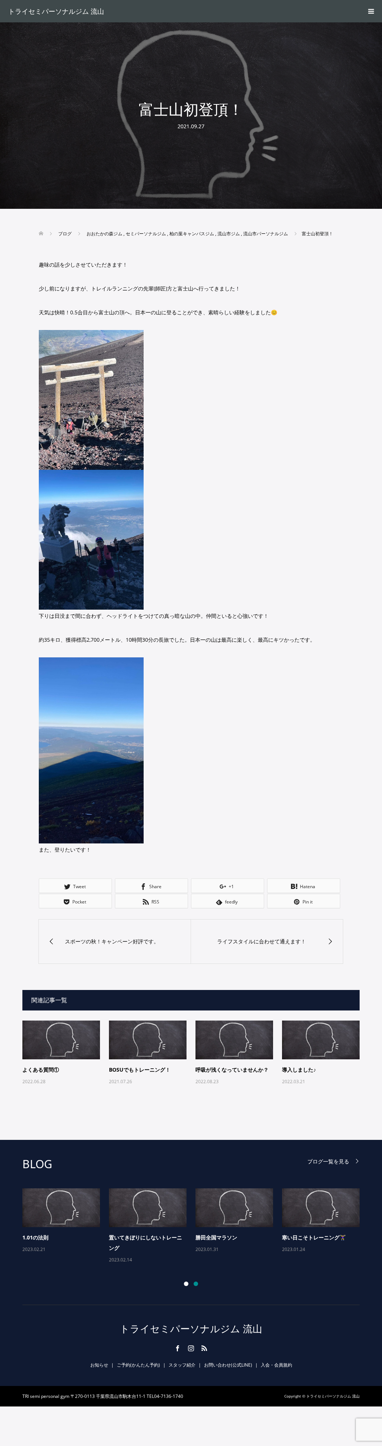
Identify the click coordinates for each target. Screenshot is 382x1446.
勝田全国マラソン (216, 1237)
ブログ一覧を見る (328, 1161)
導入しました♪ (299, 1069)
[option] (195, 1226)
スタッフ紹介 (182, 1365)
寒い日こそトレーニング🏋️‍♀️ (314, 1237)
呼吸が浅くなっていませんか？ (232, 1069)
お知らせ (99, 1365)
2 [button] (196, 1284)
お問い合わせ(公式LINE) (228, 1365)
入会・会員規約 (276, 1365)
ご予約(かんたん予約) (138, 1365)
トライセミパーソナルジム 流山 (56, 11)
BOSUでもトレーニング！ (139, 1069)
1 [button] (186, 1284)
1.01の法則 (35, 1237)
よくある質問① (40, 1069)
